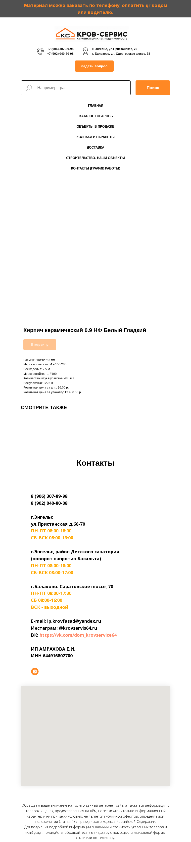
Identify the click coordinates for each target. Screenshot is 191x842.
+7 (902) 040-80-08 (60, 54)
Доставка (95, 147)
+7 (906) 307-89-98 (60, 49)
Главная (95, 106)
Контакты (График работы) (95, 168)
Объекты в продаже (95, 126)
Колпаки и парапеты (96, 137)
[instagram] (35, 671)
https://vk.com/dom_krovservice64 (78, 635)
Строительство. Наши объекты (95, 158)
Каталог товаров (94, 116)
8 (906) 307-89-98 (49, 496)
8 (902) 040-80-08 (49, 503)
